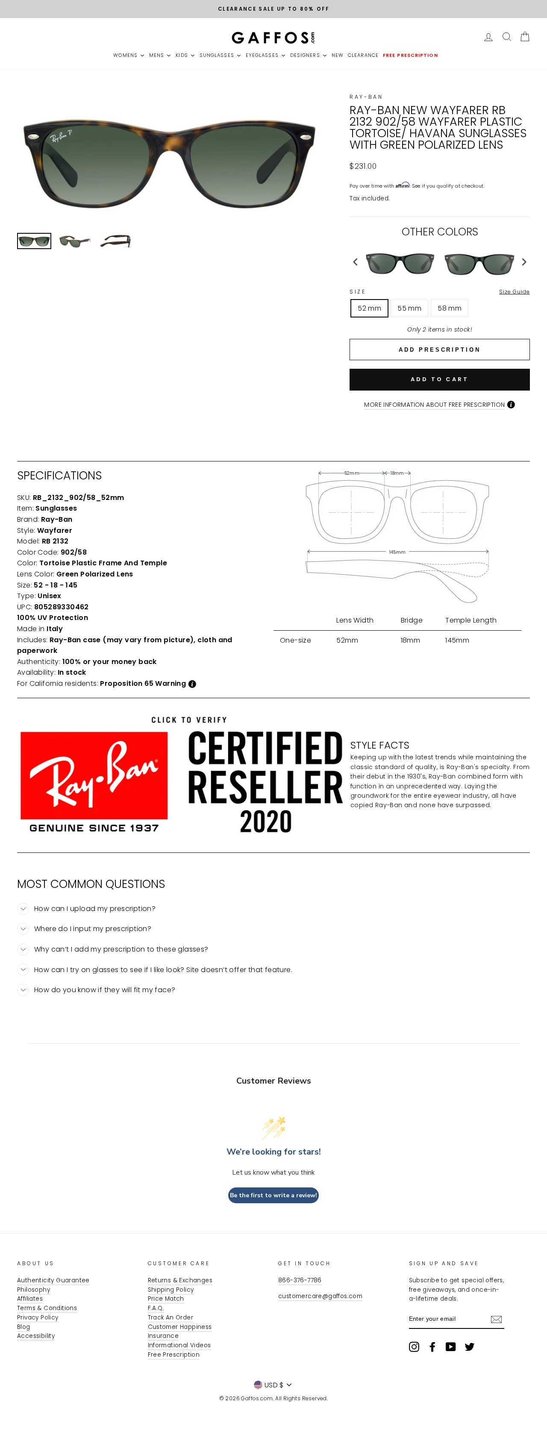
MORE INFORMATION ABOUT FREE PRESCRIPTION (434, 404)
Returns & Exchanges (180, 1280)
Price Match (166, 1299)
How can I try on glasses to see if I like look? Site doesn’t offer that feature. (163, 970)
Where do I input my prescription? (92, 929)
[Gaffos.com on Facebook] (432, 1347)
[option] (273, 9)
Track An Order (171, 1317)
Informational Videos (179, 1345)
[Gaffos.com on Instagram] (414, 1347)
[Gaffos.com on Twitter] (470, 1347)
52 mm (369, 308)
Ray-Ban (366, 96)
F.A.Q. (156, 1308)
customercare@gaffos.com (320, 1296)
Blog (23, 1327)
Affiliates (30, 1299)
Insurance (163, 1336)
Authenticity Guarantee (53, 1280)
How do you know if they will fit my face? (104, 990)
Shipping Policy (171, 1290)
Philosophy (33, 1290)
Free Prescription (174, 1355)
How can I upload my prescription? (95, 909)
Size (440, 291)
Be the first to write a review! (273, 1195)
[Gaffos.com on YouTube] (451, 1347)
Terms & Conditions (47, 1308)
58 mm (450, 308)
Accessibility (36, 1336)
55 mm (409, 308)
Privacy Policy (38, 1317)
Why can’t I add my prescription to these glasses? (121, 949)
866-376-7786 (300, 1280)
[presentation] (356, 262)
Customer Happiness (180, 1327)
